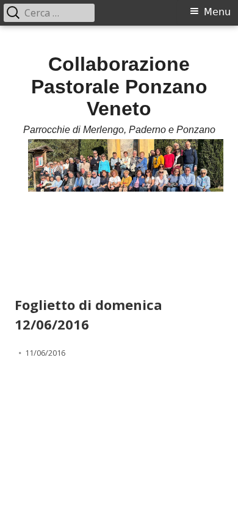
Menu (217, 12)
